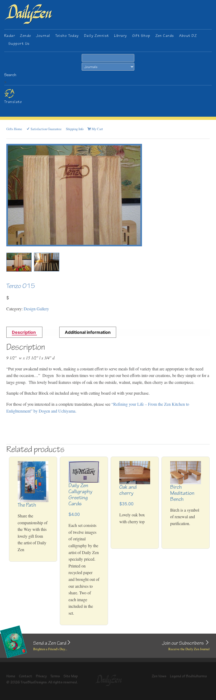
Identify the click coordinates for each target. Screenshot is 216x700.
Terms (55, 676)
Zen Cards (164, 35)
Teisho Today (67, 35)
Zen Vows (159, 676)
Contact (25, 676)
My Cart (97, 128)
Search (10, 74)
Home (10, 676)
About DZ (188, 35)
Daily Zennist (96, 35)
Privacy (41, 676)
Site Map (70, 676)
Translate (13, 102)
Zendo (25, 35)
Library (120, 35)
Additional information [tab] (88, 332)
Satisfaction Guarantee (46, 128)
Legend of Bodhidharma (188, 676)
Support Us (19, 43)
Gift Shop (141, 35)
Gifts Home (14, 128)
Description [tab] (24, 332)
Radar (9, 35)
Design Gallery (36, 308)
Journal (43, 35)
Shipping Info (75, 128)
